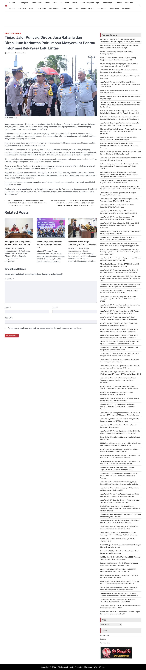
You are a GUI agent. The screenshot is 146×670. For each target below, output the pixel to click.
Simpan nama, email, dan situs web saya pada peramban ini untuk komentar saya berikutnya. (45, 328)
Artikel (47, 3)
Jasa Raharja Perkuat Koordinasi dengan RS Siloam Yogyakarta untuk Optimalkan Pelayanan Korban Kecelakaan (118, 380)
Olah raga (22, 8)
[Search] (139, 5)
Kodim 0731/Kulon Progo (90, 3)
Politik (31, 8)
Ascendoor (79, 667)
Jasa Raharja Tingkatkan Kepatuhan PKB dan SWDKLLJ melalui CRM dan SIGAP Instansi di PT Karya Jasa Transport (119, 476)
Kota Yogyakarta (87, 8)
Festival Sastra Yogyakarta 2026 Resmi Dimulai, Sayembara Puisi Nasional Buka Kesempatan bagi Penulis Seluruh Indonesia (120, 508)
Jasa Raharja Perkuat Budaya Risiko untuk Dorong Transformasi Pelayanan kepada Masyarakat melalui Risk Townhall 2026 (120, 84)
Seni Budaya (53, 8)
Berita (55, 3)
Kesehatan (129, 3)
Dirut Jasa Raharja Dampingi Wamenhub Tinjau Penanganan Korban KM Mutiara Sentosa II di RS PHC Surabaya (119, 145)
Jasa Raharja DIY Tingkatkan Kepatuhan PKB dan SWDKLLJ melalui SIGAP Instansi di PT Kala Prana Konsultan (117, 406)
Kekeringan (126, 8)
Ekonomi (118, 3)
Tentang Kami (24, 3)
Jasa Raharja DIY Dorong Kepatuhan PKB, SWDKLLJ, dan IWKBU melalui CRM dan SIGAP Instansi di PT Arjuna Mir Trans (120, 278)
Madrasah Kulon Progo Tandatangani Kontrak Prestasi (82, 243)
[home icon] (6, 5)
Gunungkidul (114, 8)
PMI (70, 8)
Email (55, 307)
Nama (8, 307)
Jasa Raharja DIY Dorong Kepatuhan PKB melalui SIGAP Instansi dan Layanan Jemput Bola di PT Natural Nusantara (119, 225)
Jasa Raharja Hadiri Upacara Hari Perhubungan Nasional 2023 (49, 244)
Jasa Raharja (107, 3)
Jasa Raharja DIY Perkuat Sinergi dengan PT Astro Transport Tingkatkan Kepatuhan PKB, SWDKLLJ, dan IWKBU (119, 299)
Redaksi (12, 3)
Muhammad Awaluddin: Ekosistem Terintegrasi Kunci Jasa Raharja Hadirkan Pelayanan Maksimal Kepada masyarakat (120, 131)
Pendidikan (64, 3)
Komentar (9, 279)
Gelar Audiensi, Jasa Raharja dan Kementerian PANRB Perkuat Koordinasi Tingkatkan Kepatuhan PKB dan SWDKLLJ (119, 166)
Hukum (74, 3)
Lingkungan (41, 8)
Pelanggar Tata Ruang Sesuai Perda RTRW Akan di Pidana (18, 243)
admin (8, 53)
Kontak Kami (36, 3)
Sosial (63, 8)
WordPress (99, 667)
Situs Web (9, 318)
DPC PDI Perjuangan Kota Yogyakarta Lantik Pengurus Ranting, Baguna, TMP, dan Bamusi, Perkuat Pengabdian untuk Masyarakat (120, 252)
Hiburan (12, 8)
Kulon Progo (101, 8)
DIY (76, 8)
